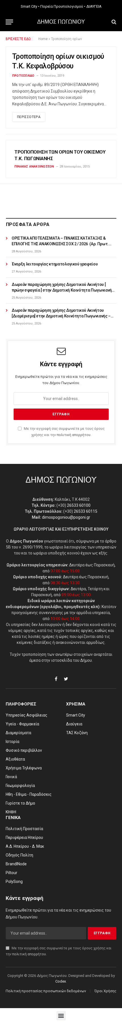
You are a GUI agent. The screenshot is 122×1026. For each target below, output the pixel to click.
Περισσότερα (29, 117)
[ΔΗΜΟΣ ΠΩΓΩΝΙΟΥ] (61, 22)
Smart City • (30, 6)
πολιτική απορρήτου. (74, 435)
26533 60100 (79, 505)
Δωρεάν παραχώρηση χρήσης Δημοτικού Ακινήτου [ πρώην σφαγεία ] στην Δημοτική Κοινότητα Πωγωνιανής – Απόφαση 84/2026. (63, 290)
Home (43, 39)
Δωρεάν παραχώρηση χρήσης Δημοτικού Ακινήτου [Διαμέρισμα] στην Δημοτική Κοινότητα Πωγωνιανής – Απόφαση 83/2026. (61, 316)
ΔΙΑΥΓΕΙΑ (94, 6)
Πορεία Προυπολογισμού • (62, 6)
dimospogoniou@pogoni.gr (66, 517)
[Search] (113, 22)
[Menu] (9, 22)
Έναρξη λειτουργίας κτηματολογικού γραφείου (55, 264)
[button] (61, 1015)
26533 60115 (85, 511)
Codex (60, 981)
